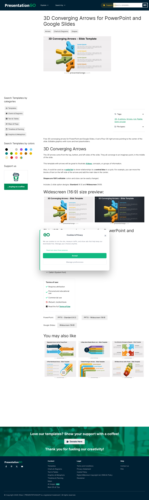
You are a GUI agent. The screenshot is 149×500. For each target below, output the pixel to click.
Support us (110, 5)
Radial (139, 119)
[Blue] (26, 149)
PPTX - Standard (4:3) (67, 317)
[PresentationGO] (20, 5)
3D (116, 119)
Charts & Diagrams (61, 31)
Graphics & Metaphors (56, 475)
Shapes (74, 31)
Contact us (124, 466)
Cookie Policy (82, 472)
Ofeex (21, 495)
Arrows (47, 31)
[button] (105, 235)
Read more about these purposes (57, 250)
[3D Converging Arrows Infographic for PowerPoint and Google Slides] (119, 211)
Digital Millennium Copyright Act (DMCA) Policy (94, 475)
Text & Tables (53, 472)
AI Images (51, 484)
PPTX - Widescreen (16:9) (94, 317)
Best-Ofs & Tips (54, 487)
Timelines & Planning (55, 478)
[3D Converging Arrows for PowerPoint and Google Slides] (69, 211)
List (134, 119)
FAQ (122, 469)
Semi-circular (120, 122)
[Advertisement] (129, 71)
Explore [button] (43, 5)
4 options (122, 119)
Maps (50, 481)
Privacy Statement (84, 469)
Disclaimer (81, 478)
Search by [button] (59, 5)
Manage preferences (74, 262)
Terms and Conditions (85, 466)
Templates (52, 466)
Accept (75, 256)
